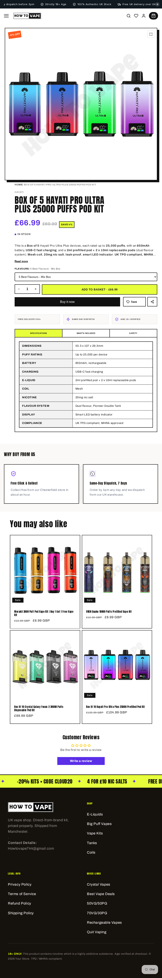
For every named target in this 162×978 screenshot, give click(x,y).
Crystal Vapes (98, 884)
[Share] (152, 301)
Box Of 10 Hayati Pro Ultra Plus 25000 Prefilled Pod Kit (115, 707)
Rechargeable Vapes (104, 922)
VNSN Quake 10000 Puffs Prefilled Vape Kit (109, 611)
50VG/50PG (97, 903)
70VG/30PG (97, 913)
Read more (21, 261)
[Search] (128, 16)
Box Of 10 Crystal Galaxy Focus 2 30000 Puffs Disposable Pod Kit (38, 708)
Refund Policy (19, 903)
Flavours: (37, 268)
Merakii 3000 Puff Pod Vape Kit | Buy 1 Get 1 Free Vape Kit (43, 613)
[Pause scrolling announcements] (157, 4)
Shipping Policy (21, 913)
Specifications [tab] (38, 333)
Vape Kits (95, 833)
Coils (91, 852)
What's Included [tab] (86, 333)
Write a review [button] (81, 761)
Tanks (92, 843)
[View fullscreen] (150, 34)
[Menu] (6, 15)
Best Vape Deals (101, 894)
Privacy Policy (19, 884)
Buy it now (67, 301)
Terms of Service (22, 894)
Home (18, 184)
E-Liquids (95, 814)
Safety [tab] (133, 333)
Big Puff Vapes (99, 824)
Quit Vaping (96, 932)
